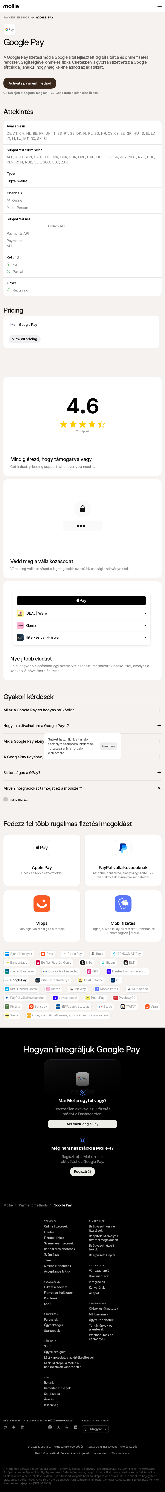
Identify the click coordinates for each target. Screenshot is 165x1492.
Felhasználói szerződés (69, 1446)
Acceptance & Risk (57, 1271)
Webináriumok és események (101, 1337)
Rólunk (49, 1382)
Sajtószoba (52, 1393)
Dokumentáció (99, 1276)
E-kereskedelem (55, 1287)
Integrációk (97, 1282)
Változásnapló (99, 1270)
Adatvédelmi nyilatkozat (102, 1446)
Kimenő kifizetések (57, 1266)
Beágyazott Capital (102, 1255)
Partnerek (51, 1319)
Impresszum (100, 1453)
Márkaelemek (98, 1314)
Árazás (49, 1399)
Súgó (47, 1346)
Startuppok (52, 1330)
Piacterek (50, 1298)
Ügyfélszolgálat (55, 1352)
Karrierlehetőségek (57, 1388)
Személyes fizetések (59, 1243)
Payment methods (16, 17)
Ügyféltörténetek (101, 1320)
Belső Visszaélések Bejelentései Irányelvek (62, 1453)
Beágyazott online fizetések (102, 1228)
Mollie (8, 1205)
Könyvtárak (97, 1287)
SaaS (47, 1304)
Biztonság (51, 1405)
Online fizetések (55, 1226)
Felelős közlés (128, 1446)
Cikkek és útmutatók (103, 1308)
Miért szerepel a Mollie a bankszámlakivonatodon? (62, 1365)
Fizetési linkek (54, 1238)
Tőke (47, 1260)
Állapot (94, 1293)
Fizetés (49, 1232)
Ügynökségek (53, 1325)
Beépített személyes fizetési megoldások (104, 1238)
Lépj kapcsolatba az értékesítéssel (69, 1357)
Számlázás (51, 1254)
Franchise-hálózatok (58, 1292)
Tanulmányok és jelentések (101, 1327)
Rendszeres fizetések (59, 1249)
